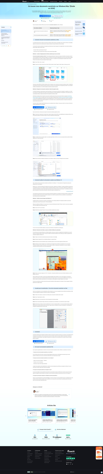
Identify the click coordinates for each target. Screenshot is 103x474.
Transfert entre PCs (46, 459)
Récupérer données (37, 1)
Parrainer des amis (29, 462)
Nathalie (36, 21)
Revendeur (28, 456)
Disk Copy (56, 456)
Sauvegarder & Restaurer (53, 1)
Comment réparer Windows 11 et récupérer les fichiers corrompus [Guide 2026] (47, 420)
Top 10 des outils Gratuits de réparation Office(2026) (32, 420)
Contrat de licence (37, 456)
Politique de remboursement (38, 453)
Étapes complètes (68, 30)
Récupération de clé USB (78, 31)
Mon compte (29, 459)
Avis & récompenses (30, 453)
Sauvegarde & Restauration (47, 456)
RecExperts (56, 459)
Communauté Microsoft (69, 191)
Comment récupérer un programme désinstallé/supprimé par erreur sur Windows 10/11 (62, 420)
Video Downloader (46, 462)
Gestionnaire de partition (44, 1)
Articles (45, 450)
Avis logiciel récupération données (48, 453)
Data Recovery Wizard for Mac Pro (59, 453)
